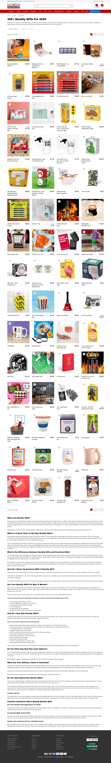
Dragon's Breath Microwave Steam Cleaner (86, 161)
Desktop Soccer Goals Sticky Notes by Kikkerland (37, 65)
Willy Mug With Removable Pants (86, 224)
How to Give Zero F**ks (62, 254)
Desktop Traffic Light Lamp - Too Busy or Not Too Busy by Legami (63, 128)
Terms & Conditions (11, 740)
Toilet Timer (10, 376)
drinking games (72, 530)
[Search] (71, 6)
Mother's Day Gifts (60, 746)
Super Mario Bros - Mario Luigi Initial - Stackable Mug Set (38, 193)
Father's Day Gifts (59, 748)
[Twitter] (96, 739)
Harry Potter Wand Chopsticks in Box (61, 501)
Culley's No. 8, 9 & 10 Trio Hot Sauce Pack (88, 377)
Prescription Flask (11, 470)
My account (34, 744)
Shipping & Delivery (11, 742)
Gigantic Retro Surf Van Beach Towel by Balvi (13, 160)
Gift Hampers (59, 744)
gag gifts (38, 543)
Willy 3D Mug (85, 470)
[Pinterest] (93, 739)
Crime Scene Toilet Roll (13, 315)
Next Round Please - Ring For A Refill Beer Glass (38, 160)
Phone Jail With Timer (12, 254)
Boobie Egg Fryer (36, 346)
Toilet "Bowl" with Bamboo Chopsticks (62, 192)
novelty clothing (81, 587)
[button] (23, 29)
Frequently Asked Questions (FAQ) (14, 746)
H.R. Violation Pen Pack (62, 96)
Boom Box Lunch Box (87, 315)
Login (103, 1)
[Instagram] (90, 739)
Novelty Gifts (58, 740)
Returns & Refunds (11, 744)
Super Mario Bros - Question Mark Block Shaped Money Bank (12, 193)
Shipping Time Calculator (12, 738)
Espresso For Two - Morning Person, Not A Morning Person (37, 285)
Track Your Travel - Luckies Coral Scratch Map (12, 128)
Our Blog (33, 748)
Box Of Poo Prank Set (87, 96)
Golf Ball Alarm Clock (37, 470)
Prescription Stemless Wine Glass (62, 471)
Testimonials (34, 740)
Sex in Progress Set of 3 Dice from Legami (88, 347)
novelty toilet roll (57, 581)
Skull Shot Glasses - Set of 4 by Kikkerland (63, 65)
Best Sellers (34, 746)
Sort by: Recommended (13, 29)
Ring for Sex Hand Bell (62, 315)
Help (95, 1)
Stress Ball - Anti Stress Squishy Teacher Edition (88, 408)
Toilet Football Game (37, 376)
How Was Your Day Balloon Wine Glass (61, 347)
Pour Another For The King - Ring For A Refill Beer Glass (62, 161)
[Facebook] (88, 739)
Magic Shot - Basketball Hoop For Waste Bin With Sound (13, 439)
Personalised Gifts (60, 742)
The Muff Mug (10, 346)
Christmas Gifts (59, 738)
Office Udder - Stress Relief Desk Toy (12, 284)
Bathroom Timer (36, 224)
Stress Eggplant (86, 437)
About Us (33, 738)
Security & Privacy (11, 748)
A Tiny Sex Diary (61, 376)
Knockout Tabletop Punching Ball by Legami (88, 127)
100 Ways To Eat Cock (37, 254)
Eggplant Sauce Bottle (87, 254)
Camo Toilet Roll (86, 191)
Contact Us (99, 1)
